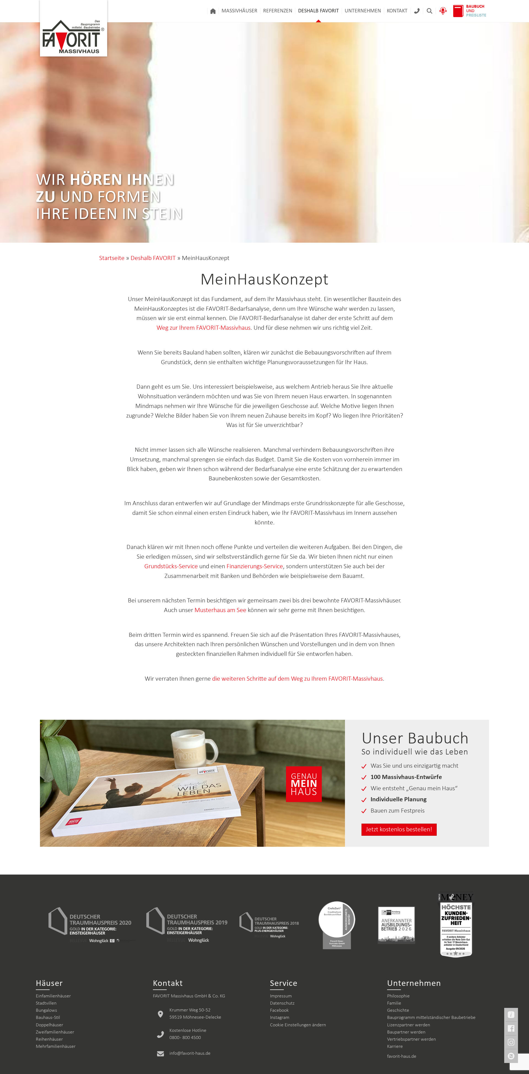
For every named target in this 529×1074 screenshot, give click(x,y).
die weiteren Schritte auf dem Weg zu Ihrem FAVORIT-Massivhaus (297, 679)
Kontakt (397, 11)
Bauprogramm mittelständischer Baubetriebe (431, 1017)
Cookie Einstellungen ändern (298, 1025)
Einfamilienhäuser (53, 996)
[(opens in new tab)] (91, 925)
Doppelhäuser (49, 1025)
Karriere (395, 1046)
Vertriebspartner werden (411, 1039)
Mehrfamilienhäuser (55, 1046)
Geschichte (398, 1010)
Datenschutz (282, 1003)
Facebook (279, 1010)
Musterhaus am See (220, 610)
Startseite (112, 258)
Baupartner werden (406, 1032)
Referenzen (277, 11)
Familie (394, 1003)
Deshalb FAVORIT (318, 11)
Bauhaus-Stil (48, 1017)
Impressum (281, 996)
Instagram (279, 1017)
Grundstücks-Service (171, 566)
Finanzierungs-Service (254, 566)
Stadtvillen (46, 1003)
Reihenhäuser (49, 1039)
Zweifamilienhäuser (55, 1032)
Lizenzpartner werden (408, 1025)
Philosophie (398, 996)
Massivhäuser (239, 11)
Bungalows (46, 1010)
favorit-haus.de (401, 1056)
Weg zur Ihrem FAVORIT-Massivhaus (203, 328)
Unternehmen (363, 11)
